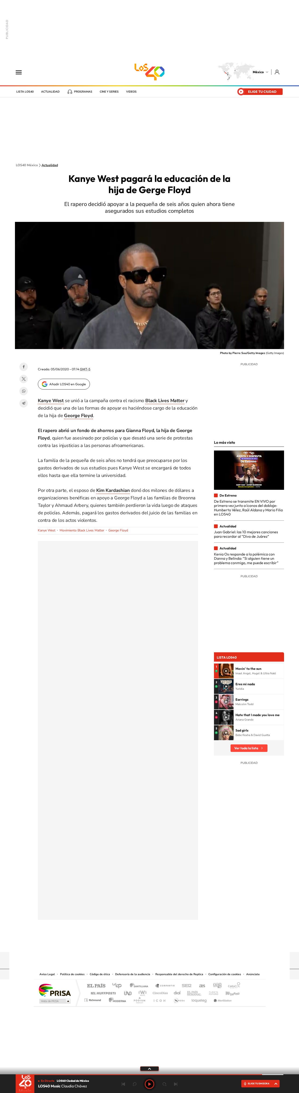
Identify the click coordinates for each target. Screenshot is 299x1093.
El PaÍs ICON (159, 999)
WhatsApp (23, 391)
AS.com (200, 986)
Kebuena (228, 992)
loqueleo (199, 999)
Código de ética (100, 974)
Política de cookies (72, 974)
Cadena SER (185, 986)
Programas (83, 92)
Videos (131, 92)
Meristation (221, 999)
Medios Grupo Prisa (54, 1001)
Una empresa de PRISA (54, 989)
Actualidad (50, 92)
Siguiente (175, 1084)
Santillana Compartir (165, 986)
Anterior (123, 1084)
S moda (179, 999)
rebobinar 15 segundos (134, 1084)
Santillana (140, 986)
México (258, 72)
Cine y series (109, 92)
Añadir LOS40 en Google (67, 384)
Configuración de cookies (224, 974)
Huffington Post (102, 992)
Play (149, 1084)
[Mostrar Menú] (21, 72)
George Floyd (118, 530)
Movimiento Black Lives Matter (82, 530)
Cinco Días (159, 992)
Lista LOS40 (25, 92)
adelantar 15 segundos (164, 1084)
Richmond (93, 999)
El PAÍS (96, 986)
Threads (173, 943)
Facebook (23, 367)
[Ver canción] (226, 671)
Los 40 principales (118, 986)
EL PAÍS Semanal (194, 992)
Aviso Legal (47, 974)
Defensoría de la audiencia (132, 974)
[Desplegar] (149, 1068)
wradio (142, 992)
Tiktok (126, 943)
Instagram (145, 943)
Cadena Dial (177, 992)
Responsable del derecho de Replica (179, 974)
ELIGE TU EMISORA (258, 1083)
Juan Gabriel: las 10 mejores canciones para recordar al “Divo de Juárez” (246, 534)
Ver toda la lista (246, 748)
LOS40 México (149, 72)
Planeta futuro (211, 992)
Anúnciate (253, 974)
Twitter (23, 379)
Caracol (232, 986)
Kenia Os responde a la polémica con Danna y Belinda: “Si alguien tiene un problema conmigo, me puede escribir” (246, 558)
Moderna (116, 999)
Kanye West (46, 530)
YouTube (135, 943)
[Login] (277, 72)
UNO (128, 992)
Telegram (23, 403)
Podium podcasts (139, 999)
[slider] (149, 1074)
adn (215, 986)
